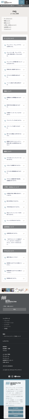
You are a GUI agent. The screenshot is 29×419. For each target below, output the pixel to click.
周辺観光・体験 (6, 348)
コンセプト (6, 324)
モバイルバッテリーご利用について (12, 336)
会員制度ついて (7, 27)
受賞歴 (5, 328)
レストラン (6, 341)
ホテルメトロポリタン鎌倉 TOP (8, 5)
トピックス (6, 320)
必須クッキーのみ (16, 412)
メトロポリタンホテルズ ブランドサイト (12, 370)
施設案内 (5, 346)
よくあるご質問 (6, 354)
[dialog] (14, 399)
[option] (8, 290)
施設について (7, 23)
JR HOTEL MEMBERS (8, 366)
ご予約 (21, 2)
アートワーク (7, 326)
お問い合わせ (6, 362)
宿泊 (14, 309)
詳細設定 (16, 415)
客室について (7, 20)
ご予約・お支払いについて (10, 25)
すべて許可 (15, 408)
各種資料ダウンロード (8, 360)
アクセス (5, 350)
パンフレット (6, 358)
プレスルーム (6, 356)
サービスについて (8, 18)
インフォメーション (9, 322)
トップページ (6, 318)
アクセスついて (7, 29)
